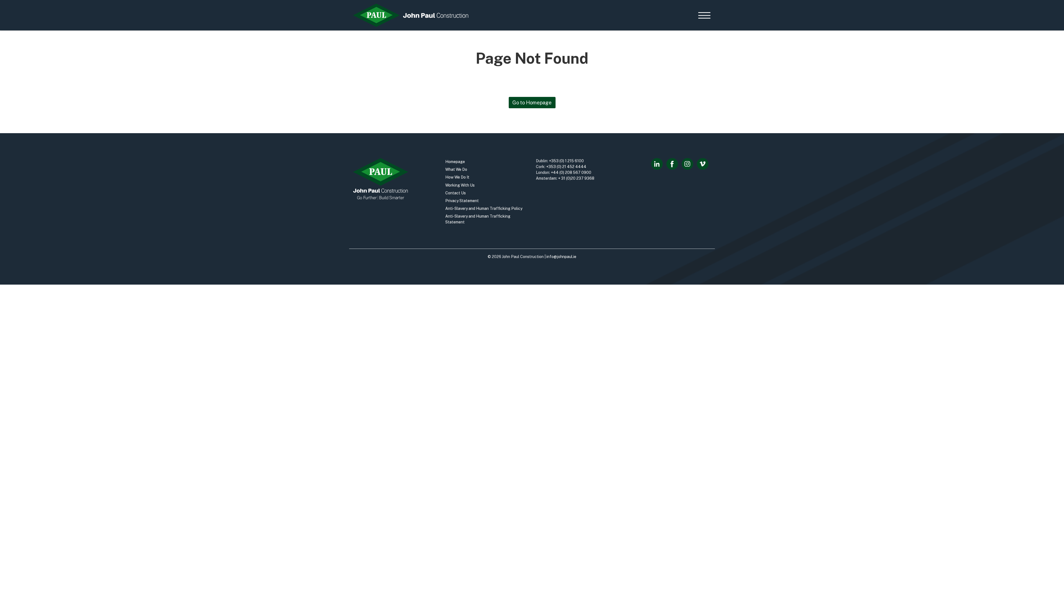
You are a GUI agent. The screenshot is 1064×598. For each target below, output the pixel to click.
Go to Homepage (532, 102)
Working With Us (460, 185)
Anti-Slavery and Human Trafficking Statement (477, 219)
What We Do (456, 169)
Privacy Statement (462, 201)
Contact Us (455, 193)
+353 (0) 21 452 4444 (566, 166)
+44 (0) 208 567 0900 (571, 172)
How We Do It (457, 177)
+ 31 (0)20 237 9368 (576, 178)
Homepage (455, 161)
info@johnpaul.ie (561, 256)
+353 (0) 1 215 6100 (566, 161)
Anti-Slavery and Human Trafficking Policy (483, 208)
